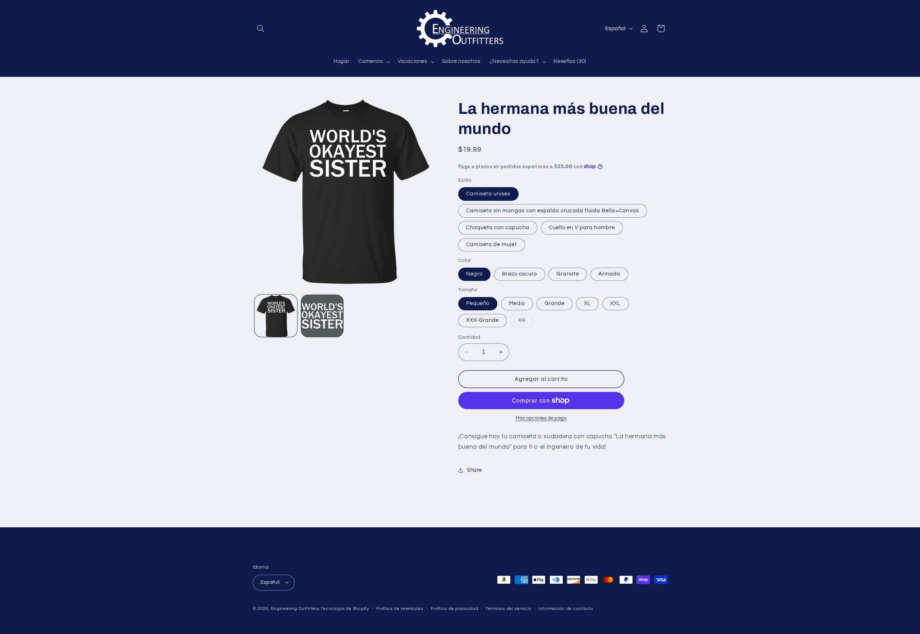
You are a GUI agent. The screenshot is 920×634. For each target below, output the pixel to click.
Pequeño (477, 303)
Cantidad (469, 337)
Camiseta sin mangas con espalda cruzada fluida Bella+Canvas (552, 210)
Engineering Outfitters (295, 609)
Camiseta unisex (488, 193)
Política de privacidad (454, 609)
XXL (615, 303)
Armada (609, 274)
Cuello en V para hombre (582, 227)
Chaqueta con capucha (497, 227)
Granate (567, 274)
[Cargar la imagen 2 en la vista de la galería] (322, 316)
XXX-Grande (482, 320)
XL (587, 303)
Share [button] (474, 470)
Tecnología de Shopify (345, 609)
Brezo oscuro (519, 274)
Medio (517, 303)
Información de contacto (566, 609)
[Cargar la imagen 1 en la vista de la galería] (275, 316)
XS (525, 322)
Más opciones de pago (541, 418)
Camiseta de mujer (491, 244)
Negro (474, 274)
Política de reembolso (399, 609)
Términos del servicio (508, 609)
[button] (261, 28)
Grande (554, 303)
